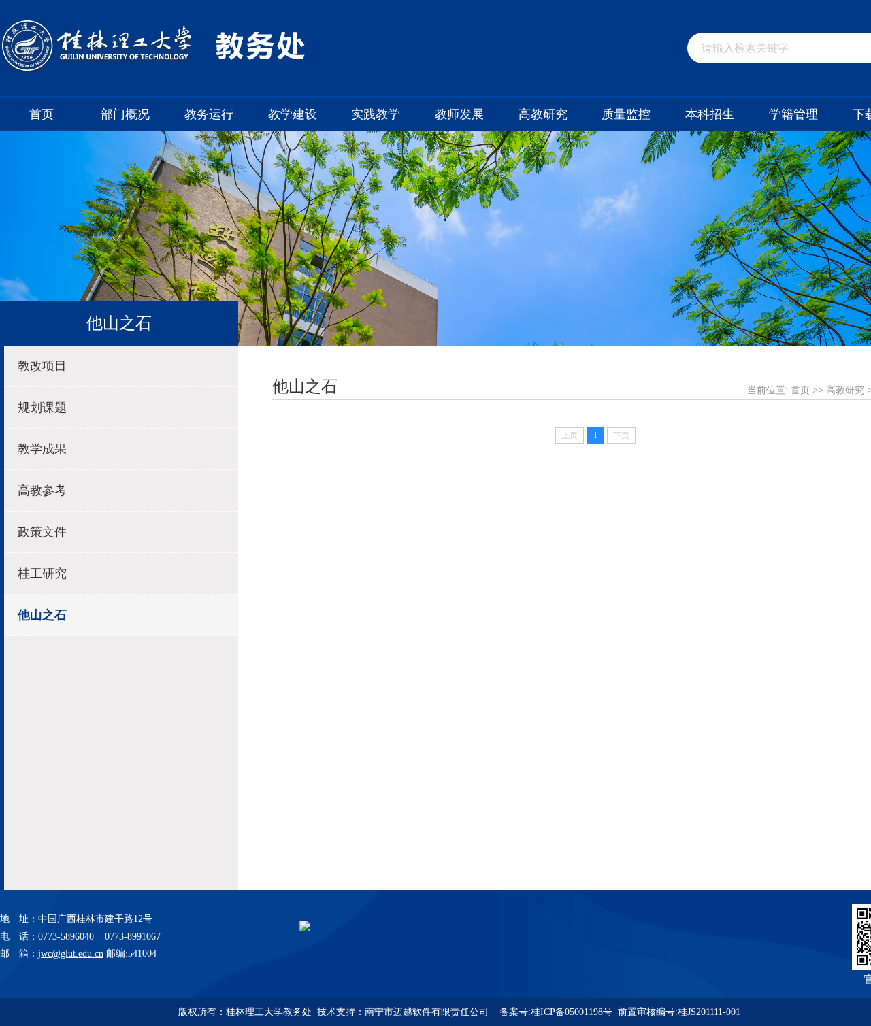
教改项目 (42, 366)
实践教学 (375, 114)
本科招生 (709, 114)
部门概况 (125, 114)
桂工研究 (42, 573)
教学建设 (292, 114)
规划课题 (42, 407)
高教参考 (42, 490)
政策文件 (42, 532)
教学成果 (42, 449)
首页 (41, 114)
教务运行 (208, 114)
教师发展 (459, 114)
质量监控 (626, 114)
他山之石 (42, 615)
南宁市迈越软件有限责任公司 (428, 1012)
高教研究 (543, 114)
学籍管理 (793, 114)
